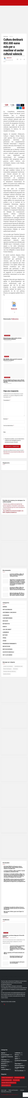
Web (4, 432)
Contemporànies (7, 618)
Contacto (22, 1090)
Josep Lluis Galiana (8, 666)
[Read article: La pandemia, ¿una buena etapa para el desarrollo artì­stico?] (14, 928)
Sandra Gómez (6, 1085)
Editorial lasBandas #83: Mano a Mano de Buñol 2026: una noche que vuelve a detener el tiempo (17, 594)
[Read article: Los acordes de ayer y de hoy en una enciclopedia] (6, 963)
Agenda (5, 606)
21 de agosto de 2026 (7, 383)
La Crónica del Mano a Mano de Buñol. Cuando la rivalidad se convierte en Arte (17, 575)
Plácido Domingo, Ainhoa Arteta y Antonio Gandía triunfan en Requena (12, 339)
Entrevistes (6, 623)
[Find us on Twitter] (4, 1004)
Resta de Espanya (7, 649)
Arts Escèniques (7, 609)
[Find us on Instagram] (7, 1004)
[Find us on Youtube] (9, 1004)
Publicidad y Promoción (6, 1091)
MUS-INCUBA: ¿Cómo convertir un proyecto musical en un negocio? (12, 360)
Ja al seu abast (7, 629)
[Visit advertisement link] (14, 20)
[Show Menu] (1, 3)
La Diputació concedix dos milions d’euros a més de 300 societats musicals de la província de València (14, 908)
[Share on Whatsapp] (17, 108)
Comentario (6, 400)
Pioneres (15, 668)
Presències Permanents (9, 643)
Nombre (5, 419)
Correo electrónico (8, 425)
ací (16, 512)
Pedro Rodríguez (7, 668)
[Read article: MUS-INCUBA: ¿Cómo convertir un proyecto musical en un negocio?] (14, 350)
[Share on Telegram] (20, 108)
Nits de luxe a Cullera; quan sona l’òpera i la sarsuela (14, 912)
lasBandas (5, 36)
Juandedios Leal (18, 666)
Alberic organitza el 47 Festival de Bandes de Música (14, 953)
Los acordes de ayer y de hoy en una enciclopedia (17, 962)
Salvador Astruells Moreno (9, 671)
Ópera (4, 637)
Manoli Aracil (5, 937)
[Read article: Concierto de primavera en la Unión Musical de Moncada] (6, 958)
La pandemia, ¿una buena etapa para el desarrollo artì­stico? (13, 936)
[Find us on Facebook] (3, 467)
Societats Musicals (8, 652)
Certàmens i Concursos (9, 612)
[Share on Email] (23, 108)
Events (5, 626)
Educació (5, 621)
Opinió (4, 640)
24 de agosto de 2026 (7, 340)
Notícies (11, 36)
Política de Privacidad (13, 1090)
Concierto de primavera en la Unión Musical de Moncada (16, 957)
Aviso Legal (3, 1090)
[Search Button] (26, 3)
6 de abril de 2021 (13, 937)
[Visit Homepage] (14, 2)
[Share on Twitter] (22, 105)
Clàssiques (7, 335)
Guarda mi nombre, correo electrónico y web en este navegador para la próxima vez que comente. (14, 440)
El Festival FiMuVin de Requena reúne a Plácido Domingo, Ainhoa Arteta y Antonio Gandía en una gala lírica (13, 381)
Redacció (9, 57)
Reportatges (6, 646)
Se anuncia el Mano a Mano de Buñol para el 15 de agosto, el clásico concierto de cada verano (17, 588)
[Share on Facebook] (18, 105)
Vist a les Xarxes (7, 655)
